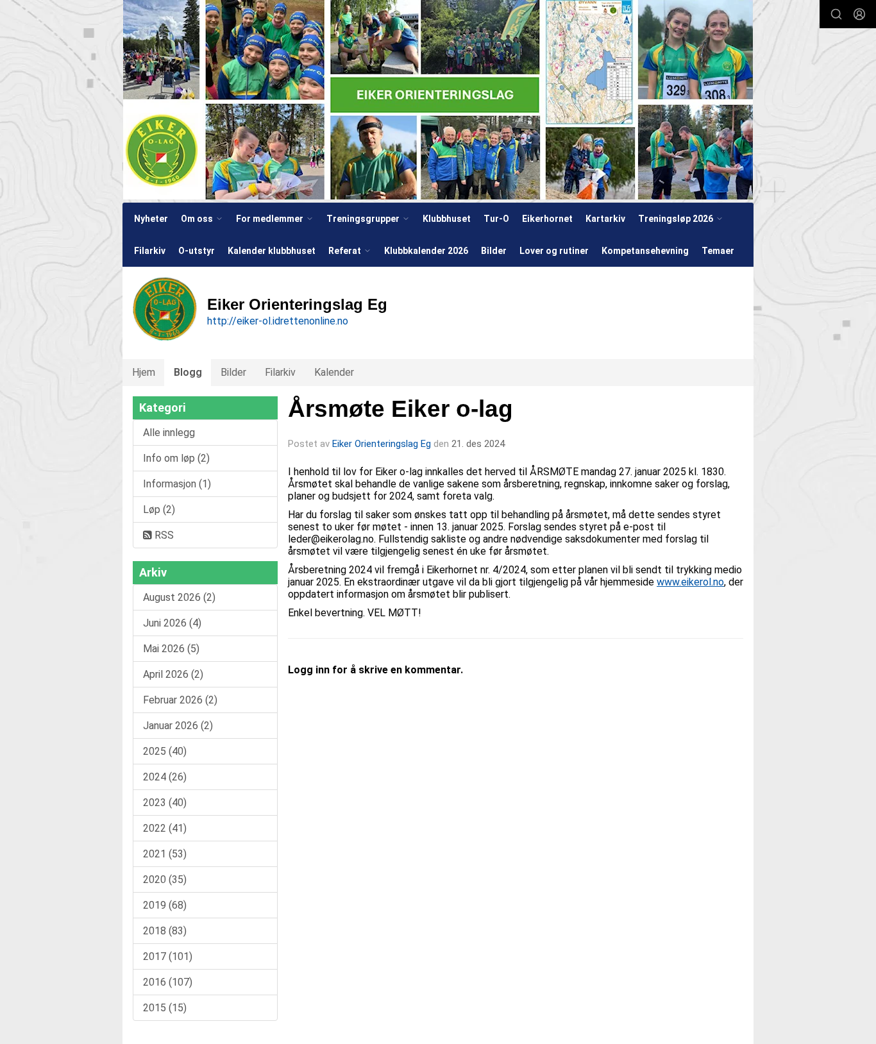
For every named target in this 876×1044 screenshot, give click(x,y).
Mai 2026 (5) (171, 649)
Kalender (334, 372)
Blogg (188, 372)
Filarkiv (149, 251)
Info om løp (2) (176, 458)
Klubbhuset (447, 219)
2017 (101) (167, 956)
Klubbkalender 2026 (426, 251)
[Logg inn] (859, 14)
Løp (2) (159, 509)
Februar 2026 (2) (180, 700)
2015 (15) (165, 1008)
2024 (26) (165, 777)
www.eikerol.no (690, 582)
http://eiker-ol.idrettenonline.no (277, 321)
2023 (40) (165, 802)
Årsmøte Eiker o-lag (400, 409)
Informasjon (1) (177, 484)
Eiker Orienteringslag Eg (381, 444)
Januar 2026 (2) (178, 726)
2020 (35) (165, 879)
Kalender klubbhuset (272, 251)
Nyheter (151, 219)
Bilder (494, 251)
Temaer (718, 251)
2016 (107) (167, 982)
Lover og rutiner (554, 251)
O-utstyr (196, 251)
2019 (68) (165, 905)
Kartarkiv (605, 219)
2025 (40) (165, 751)
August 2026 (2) (179, 597)
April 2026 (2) (173, 674)
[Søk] (836, 14)
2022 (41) (165, 828)
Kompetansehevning (645, 251)
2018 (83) (165, 931)
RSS (163, 535)
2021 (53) (165, 854)
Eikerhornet (547, 219)
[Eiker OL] (438, 99)
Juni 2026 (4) (172, 623)
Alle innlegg (169, 432)
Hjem (143, 372)
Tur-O (496, 219)
